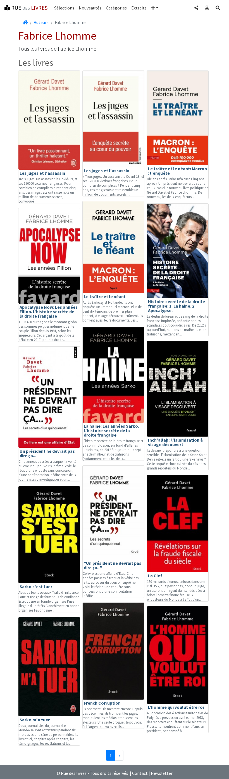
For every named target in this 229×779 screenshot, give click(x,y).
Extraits (139, 8)
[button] (155, 7)
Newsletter (162, 773)
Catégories (116, 8)
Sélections (64, 8)
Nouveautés (90, 8)
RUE (28, 7)
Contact (140, 773)
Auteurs (41, 22)
